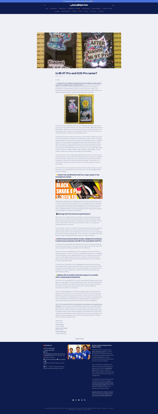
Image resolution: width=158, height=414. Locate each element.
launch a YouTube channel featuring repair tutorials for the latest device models (102, 382)
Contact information (87, 409)
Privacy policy (110, 408)
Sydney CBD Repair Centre (98, 351)
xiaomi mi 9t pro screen (61, 328)
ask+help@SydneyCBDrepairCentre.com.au (54, 353)
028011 (51, 348)
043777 (51, 350)
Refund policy (104, 408)
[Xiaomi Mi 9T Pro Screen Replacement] (79, 109)
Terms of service (72, 409)
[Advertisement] (79, 23)
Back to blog (79, 338)
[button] (44, 5)
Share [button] (58, 79)
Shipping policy (79, 409)
